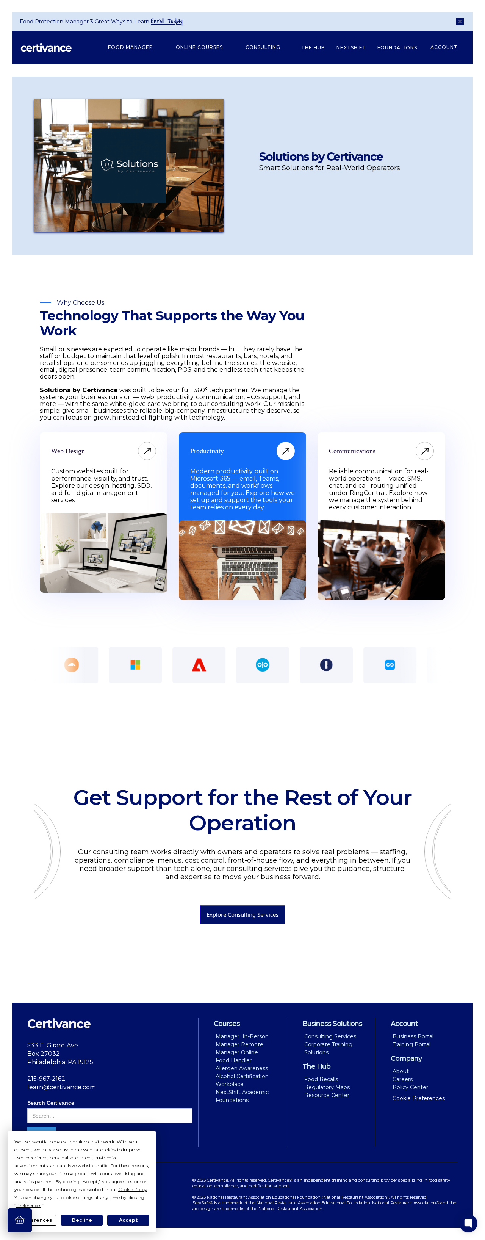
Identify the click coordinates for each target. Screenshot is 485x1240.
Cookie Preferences (419, 1098)
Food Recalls (321, 1079)
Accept (128, 1220)
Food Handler (234, 1060)
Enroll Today (167, 21)
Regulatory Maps (327, 1087)
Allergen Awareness (242, 1068)
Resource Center (326, 1095)
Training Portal (411, 1044)
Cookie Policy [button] (132, 1189)
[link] (68, 451)
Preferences (35, 1220)
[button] (130, 48)
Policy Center (410, 1087)
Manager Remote (239, 1044)
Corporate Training (328, 1044)
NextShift (351, 47)
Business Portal (413, 1036)
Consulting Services (330, 1036)
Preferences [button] (28, 1205)
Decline (82, 1220)
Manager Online (237, 1052)
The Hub (313, 47)
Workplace (230, 1084)
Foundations (397, 47)
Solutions (316, 1052)
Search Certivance (50, 1103)
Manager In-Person (242, 1036)
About (401, 1071)
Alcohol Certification (242, 1076)
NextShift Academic (242, 1092)
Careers (403, 1079)
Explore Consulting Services (242, 914)
